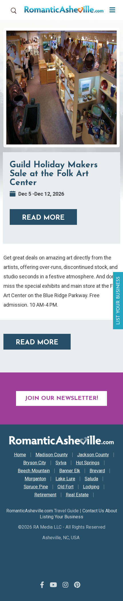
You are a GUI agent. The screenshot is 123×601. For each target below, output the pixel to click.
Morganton (35, 479)
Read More (43, 218)
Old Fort (65, 487)
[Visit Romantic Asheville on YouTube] (53, 585)
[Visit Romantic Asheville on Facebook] (42, 585)
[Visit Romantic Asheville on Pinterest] (77, 585)
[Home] (62, 10)
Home (20, 455)
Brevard (97, 471)
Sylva (60, 463)
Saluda (91, 479)
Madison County (51, 455)
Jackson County (93, 455)
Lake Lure (65, 479)
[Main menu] (111, 9)
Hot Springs (88, 463)
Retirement (45, 495)
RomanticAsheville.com (29, 510)
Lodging (91, 487)
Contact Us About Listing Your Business (78, 513)
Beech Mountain (34, 471)
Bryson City (34, 463)
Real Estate (77, 495)
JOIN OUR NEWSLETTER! (61, 398)
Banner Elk (69, 471)
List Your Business (118, 301)
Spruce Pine (36, 487)
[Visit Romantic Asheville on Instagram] (65, 585)
